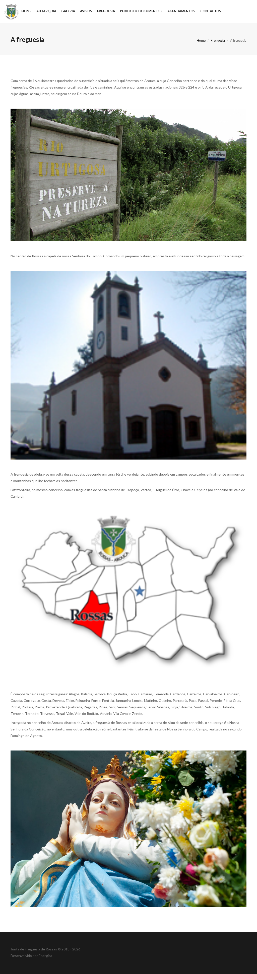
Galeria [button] (68, 11)
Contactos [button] (210, 11)
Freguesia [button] (106, 11)
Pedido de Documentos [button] (141, 11)
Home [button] (26, 11)
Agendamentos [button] (181, 11)
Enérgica (45, 955)
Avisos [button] (86, 11)
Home (201, 40)
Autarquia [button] (46, 11)
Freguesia (218, 40)
